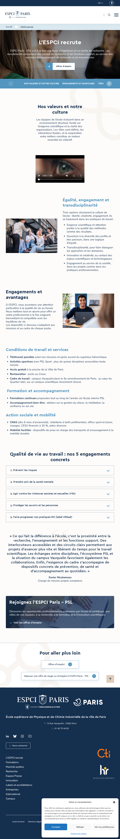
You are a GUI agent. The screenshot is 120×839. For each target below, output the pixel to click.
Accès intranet (18, 821)
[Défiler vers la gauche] (10, 83)
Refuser (80, 827)
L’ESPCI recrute (26, 27)
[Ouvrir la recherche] (109, 15)
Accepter (56, 827)
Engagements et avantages (78, 83)
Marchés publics (15, 767)
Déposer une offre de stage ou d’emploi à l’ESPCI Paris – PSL (56, 676)
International (13, 794)
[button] (114, 802)
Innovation (12, 780)
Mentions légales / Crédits (39, 821)
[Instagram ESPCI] (22, 736)
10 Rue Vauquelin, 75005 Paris (62, 723)
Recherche (12, 771)
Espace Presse (14, 776)
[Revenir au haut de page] (110, 679)
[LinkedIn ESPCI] (7, 736)
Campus (10, 798)
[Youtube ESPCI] (30, 736)
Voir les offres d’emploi (27, 622)
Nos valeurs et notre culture (41, 83)
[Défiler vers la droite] (109, 83)
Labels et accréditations (19, 785)
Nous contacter (19, 746)
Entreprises (12, 789)
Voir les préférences (104, 827)
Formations (12, 762)
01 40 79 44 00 (62, 728)
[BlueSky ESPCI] (14, 736)
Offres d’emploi (56, 664)
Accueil (9, 27)
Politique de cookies (79, 833)
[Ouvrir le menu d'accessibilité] (111, 3)
